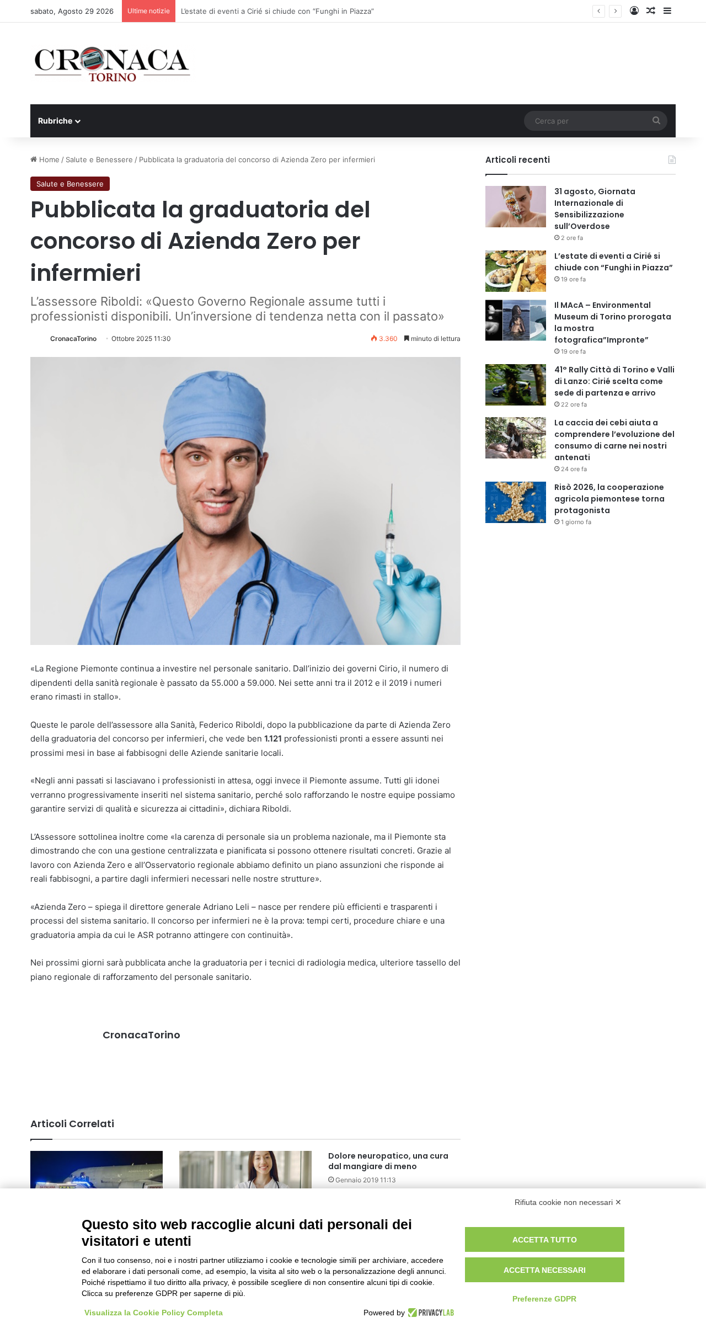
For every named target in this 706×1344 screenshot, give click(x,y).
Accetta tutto (544, 1239)
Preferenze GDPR (544, 1298)
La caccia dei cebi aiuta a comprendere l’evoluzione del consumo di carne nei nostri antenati (614, 440)
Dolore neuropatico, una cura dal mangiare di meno (388, 1161)
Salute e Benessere (99, 159)
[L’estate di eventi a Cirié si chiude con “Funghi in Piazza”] (515, 271)
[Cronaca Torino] (113, 63)
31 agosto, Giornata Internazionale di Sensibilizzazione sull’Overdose (594, 209)
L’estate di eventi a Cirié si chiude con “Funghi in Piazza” (613, 261)
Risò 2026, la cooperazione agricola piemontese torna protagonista (609, 499)
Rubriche (55, 120)
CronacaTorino (73, 338)
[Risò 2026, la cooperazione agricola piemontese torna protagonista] (515, 502)
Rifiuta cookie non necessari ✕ (568, 1202)
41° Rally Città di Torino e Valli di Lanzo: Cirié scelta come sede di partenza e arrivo (614, 381)
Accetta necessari (545, 1270)
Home (48, 159)
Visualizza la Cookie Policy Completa (153, 1312)
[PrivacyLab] (429, 1312)
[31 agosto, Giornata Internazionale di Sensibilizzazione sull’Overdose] (515, 206)
